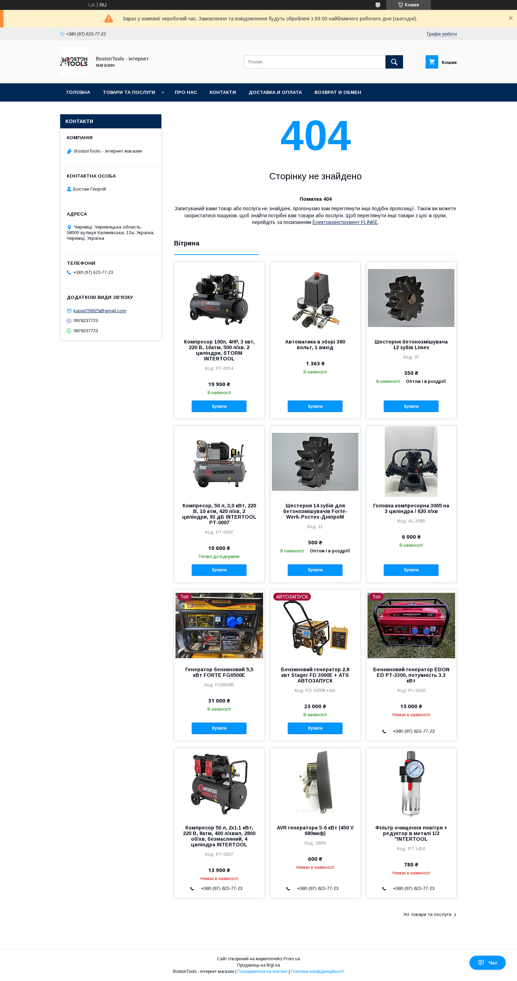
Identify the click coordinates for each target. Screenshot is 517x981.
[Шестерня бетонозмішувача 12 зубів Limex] (411, 297)
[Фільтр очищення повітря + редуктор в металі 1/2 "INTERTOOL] (411, 783)
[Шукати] (394, 62)
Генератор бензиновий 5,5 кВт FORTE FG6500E (219, 672)
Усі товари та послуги (427, 914)
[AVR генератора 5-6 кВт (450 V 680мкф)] (315, 783)
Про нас (186, 92)
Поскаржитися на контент (262, 971)
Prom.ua (291, 958)
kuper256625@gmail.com (100, 310)
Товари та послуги (129, 92)
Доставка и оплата (275, 92)
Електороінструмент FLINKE (345, 222)
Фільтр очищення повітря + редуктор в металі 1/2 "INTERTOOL (411, 833)
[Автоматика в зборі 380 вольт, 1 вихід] (315, 297)
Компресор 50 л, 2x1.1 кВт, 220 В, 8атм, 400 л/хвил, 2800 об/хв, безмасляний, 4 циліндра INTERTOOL (219, 836)
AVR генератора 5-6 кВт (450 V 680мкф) (315, 830)
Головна (78, 92)
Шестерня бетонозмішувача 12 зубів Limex (411, 344)
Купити (219, 406)
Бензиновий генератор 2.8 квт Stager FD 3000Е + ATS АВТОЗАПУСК (315, 675)
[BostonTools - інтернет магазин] (74, 74)
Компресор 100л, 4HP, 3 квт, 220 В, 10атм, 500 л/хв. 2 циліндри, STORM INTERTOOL (219, 350)
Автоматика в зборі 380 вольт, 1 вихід (315, 344)
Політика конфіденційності (317, 971)
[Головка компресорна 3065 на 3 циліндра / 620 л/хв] (411, 461)
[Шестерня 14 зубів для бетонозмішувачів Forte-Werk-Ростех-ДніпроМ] (315, 461)
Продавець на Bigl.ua (258, 965)
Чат (493, 963)
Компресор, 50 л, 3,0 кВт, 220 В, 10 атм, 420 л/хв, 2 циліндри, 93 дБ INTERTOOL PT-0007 (219, 514)
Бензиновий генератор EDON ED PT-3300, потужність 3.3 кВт (411, 675)
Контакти (223, 92)
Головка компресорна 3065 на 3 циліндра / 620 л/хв (411, 508)
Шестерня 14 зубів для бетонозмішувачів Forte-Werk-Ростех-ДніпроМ (315, 511)
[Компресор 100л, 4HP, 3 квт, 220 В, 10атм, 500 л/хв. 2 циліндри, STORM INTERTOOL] (219, 297)
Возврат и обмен (337, 92)
